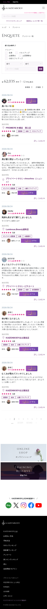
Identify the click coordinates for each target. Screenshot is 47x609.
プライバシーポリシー (10, 578)
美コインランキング (10, 559)
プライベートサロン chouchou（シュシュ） (24, 180)
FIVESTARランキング (14, 21)
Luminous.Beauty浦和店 (17, 229)
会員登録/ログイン (10, 569)
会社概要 (6, 591)
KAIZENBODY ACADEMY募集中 (14, 600)
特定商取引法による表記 (11, 582)
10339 (20, 422)
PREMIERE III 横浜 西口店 (18, 127)
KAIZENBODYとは (10, 531)
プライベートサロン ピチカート (20, 286)
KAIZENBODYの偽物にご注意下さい (34, 12)
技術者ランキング (9, 550)
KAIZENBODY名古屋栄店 (17, 337)
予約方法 (6, 541)
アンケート (7, 555)
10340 (29, 422)
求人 (5, 564)
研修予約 (15, 2)
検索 (40, 69)
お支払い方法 (8, 536)
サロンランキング (9, 545)
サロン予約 (6, 2)
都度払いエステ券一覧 (34, 21)
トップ (4, 27)
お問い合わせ (7, 596)
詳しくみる (38, 140)
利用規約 (6, 587)
